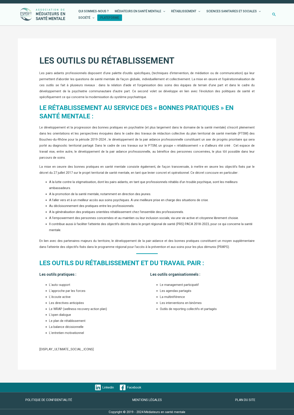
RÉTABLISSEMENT (183, 11)
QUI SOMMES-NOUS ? (93, 11)
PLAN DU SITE (245, 400)
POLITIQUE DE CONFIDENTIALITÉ (48, 400)
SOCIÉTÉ (84, 17)
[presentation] (163, 11)
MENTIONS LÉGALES (147, 400)
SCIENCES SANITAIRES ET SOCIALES (231, 11)
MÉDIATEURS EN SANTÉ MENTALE (138, 11)
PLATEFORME (109, 17)
